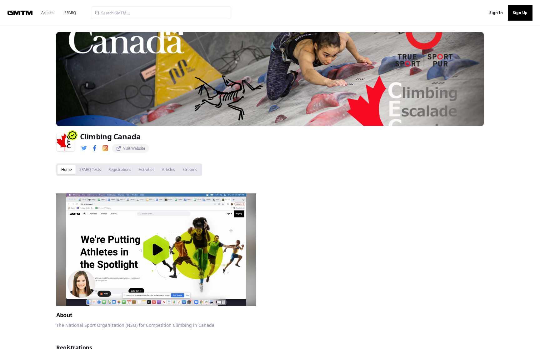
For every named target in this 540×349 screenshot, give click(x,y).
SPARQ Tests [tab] (90, 169)
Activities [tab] (146, 169)
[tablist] (129, 169)
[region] (156, 249)
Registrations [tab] (119, 169)
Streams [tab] (189, 169)
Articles (47, 12)
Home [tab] (66, 169)
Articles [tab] (168, 169)
